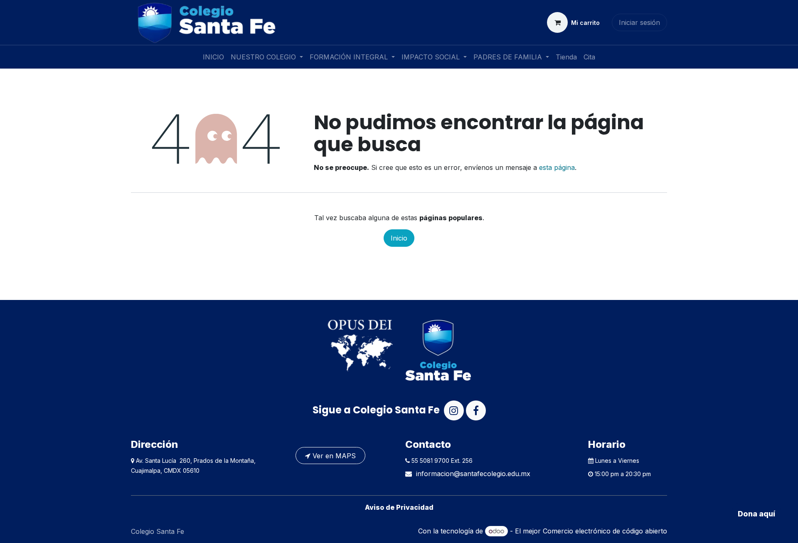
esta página (557, 167)
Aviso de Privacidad (399, 507)
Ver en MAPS (333, 456)
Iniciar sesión (639, 22)
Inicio (399, 238)
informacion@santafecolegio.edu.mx (473, 473)
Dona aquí (756, 513)
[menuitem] (213, 57)
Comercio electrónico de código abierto (605, 531)
